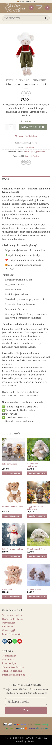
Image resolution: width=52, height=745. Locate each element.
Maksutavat (8, 659)
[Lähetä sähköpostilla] (23, 162)
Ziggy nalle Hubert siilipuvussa (35, 507)
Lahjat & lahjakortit (11, 634)
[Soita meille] (14, 641)
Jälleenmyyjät (9, 630)
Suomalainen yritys (12, 615)
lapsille (32, 151)
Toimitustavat (9, 655)
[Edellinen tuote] (28, 93)
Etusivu (10, 80)
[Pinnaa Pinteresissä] (28, 162)
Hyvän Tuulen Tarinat (13, 618)
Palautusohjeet (9, 663)
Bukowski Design (32, 156)
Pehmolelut (39, 80)
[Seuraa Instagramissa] (4, 641)
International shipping (13, 674)
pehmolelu (40, 151)
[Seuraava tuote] (23, 93)
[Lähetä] (46, 18)
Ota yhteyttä (8, 622)
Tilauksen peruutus (12, 670)
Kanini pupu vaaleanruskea (33, 465)
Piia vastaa (7, 626)
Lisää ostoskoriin (32, 127)
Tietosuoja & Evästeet (13, 667)
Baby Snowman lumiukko (13, 549)
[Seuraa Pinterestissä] (19, 641)
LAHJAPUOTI (24, 80)
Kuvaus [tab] (5, 179)
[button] (39, 7)
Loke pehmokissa (9, 464)
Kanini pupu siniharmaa (37, 549)
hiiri (27, 151)
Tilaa (26, 710)
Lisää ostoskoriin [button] (12, 473)
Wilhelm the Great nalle (12, 506)
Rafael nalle (7, 589)
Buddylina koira (34, 589)
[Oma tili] (31, 7)
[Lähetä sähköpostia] (9, 641)
